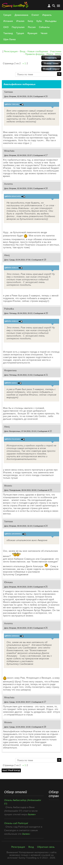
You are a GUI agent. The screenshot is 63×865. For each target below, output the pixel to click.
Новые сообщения (37, 51)
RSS (57, 54)
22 (50, 431)
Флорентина (10, 370)
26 (46, 628)
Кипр (30, 21)
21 (47, 375)
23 (51, 490)
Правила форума (34, 54)
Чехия (44, 33)
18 (46, 188)
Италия (20, 21)
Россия (32, 27)
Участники (55, 51)
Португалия (18, 27)
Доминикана (21, 15)
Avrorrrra (8, 184)
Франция (32, 33)
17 (46, 155)
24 (46, 526)
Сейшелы (44, 27)
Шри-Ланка (9, 39)
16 (46, 96)
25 (46, 586)
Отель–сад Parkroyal (16, 823)
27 (45, 702)
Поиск (50, 54)
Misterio (8, 485)
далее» (32, 814)
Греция (7, 15)
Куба (39, 21)
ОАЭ (5, 27)
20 (47, 313)
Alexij (7, 255)
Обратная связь (46, 847)
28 (45, 727)
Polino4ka (9, 309)
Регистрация (11, 51)
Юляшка (8, 582)
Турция (20, 33)
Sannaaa (8, 92)
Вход (22, 51)
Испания (8, 21)
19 (45, 259)
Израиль (47, 15)
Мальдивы (50, 21)
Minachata (9, 151)
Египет (35, 15)
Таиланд (8, 33)
